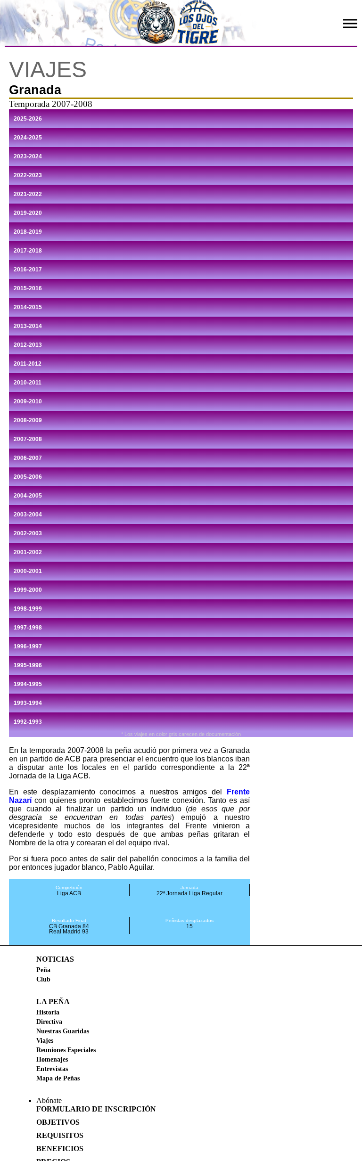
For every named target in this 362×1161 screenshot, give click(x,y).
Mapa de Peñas (58, 1078)
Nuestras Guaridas (62, 1031)
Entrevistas (52, 1068)
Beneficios (59, 1149)
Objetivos (58, 1122)
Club (43, 979)
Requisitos (59, 1135)
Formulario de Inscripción (96, 1109)
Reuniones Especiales (66, 1050)
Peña (43, 969)
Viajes (44, 1040)
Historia (47, 1012)
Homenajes (52, 1059)
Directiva (49, 1021)
